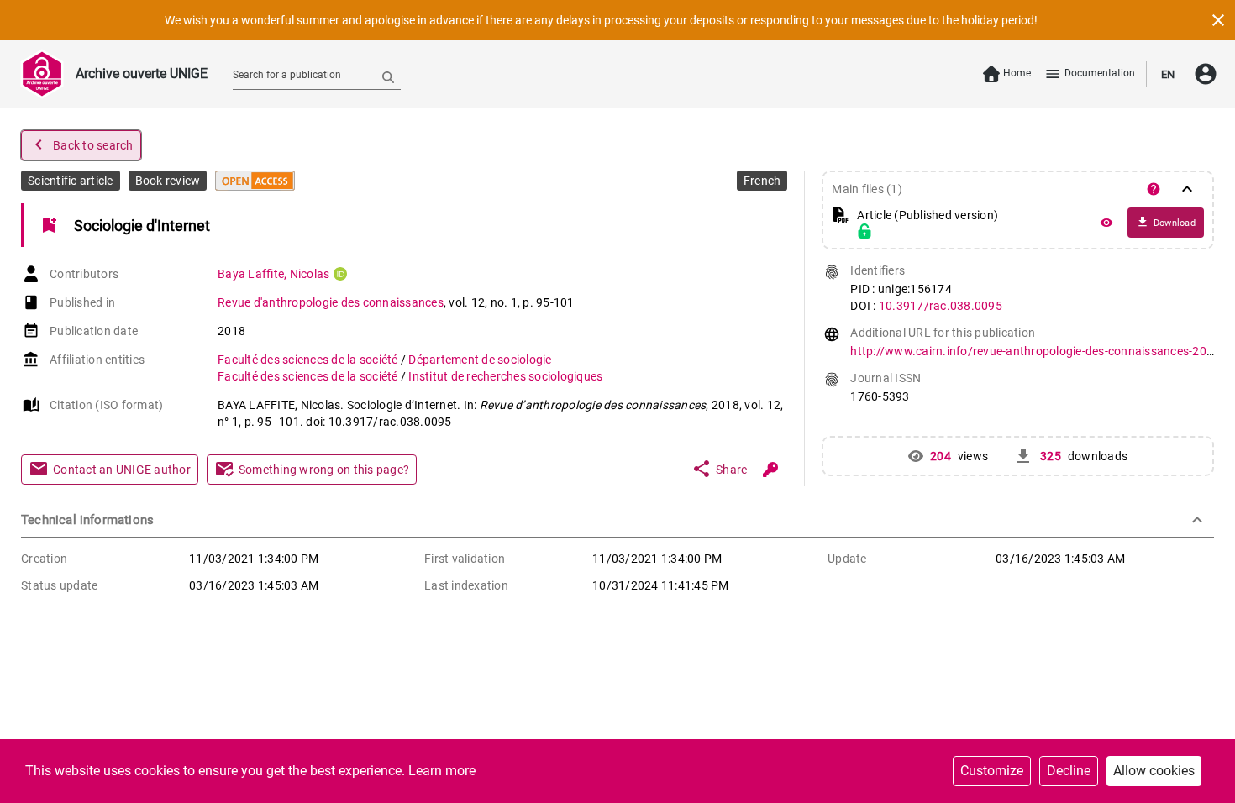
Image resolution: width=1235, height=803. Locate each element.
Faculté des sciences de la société (309, 359)
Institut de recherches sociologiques (505, 376)
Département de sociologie (479, 359)
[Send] (388, 76)
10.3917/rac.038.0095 (940, 305)
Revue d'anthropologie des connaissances (331, 302)
